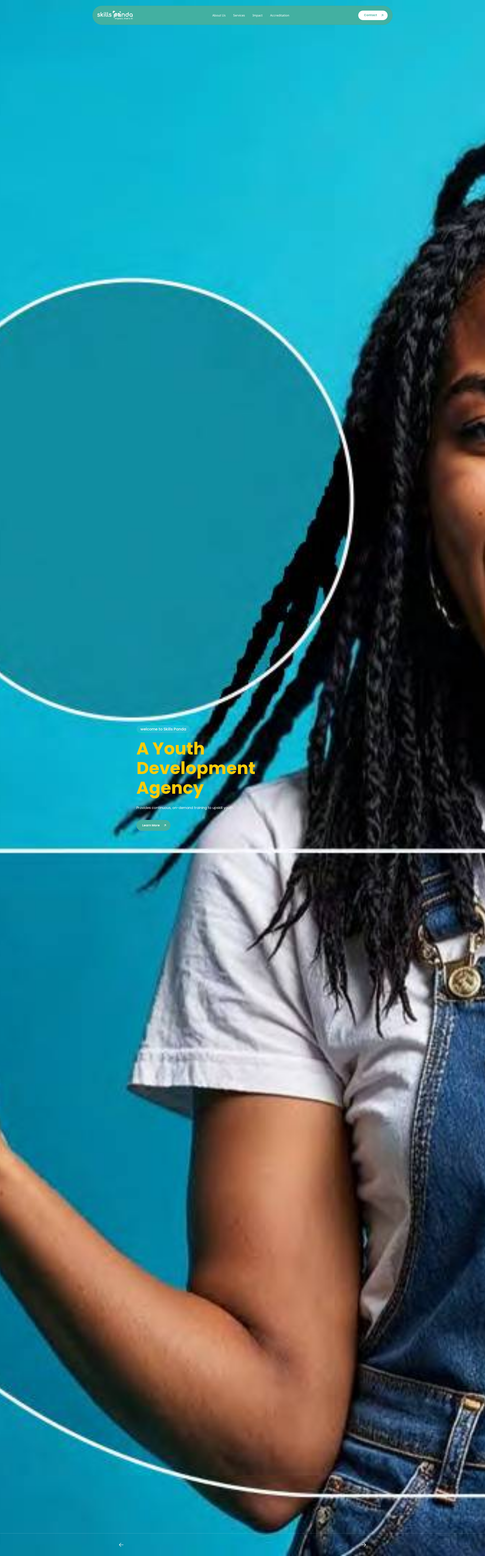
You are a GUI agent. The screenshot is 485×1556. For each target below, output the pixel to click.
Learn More (151, 825)
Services (239, 15)
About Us (219, 15)
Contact (370, 15)
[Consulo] (115, 15)
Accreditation (279, 15)
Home (200, 15)
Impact (258, 15)
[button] (121, 1544)
